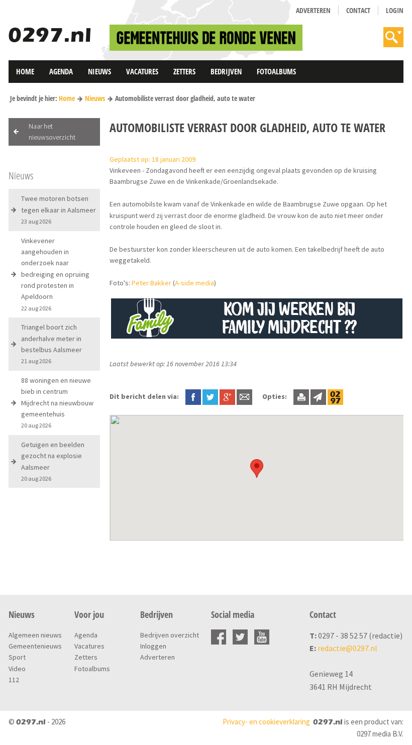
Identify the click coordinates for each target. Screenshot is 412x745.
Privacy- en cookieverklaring (266, 721)
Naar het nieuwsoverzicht (52, 132)
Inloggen (153, 646)
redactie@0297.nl (347, 648)
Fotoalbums (276, 71)
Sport (17, 657)
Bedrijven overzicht (169, 635)
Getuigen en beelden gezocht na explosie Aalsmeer (52, 461)
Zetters (184, 71)
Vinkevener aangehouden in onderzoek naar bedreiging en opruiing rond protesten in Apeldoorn (55, 274)
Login (394, 10)
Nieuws (99, 71)
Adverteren (313, 10)
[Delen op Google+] (227, 396)
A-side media (194, 282)
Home (25, 71)
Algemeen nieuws (35, 635)
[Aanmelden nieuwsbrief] (318, 396)
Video (17, 668)
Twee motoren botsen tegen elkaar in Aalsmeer (58, 209)
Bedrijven (226, 71)
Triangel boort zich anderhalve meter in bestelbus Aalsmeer (51, 344)
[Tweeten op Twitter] (210, 396)
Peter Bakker (151, 282)
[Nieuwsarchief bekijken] (335, 396)
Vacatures (142, 71)
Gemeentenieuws (35, 646)
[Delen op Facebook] (193, 396)
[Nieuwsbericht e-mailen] (244, 396)
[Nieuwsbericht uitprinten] (301, 396)
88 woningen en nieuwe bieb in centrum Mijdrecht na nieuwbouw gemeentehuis (57, 403)
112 (14, 679)
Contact (358, 10)
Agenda (61, 71)
